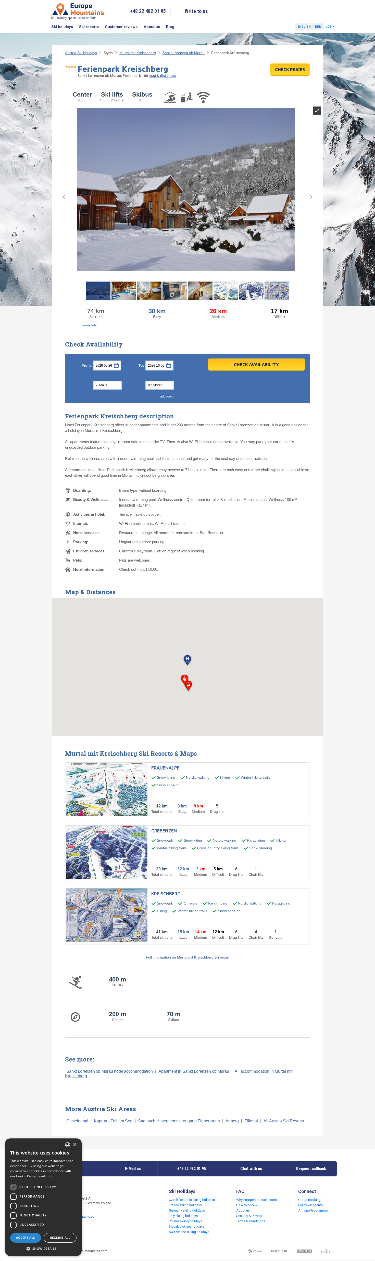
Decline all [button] (60, 1238)
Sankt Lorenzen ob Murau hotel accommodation (110, 1071)
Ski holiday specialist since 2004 (74, 18)
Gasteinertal (77, 1121)
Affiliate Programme (313, 1210)
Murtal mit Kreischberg (137, 53)
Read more (46, 1176)
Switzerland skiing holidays (189, 1232)
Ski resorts (89, 26)
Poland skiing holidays (185, 1221)
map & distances (162, 76)
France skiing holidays (185, 1205)
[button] (187, 660)
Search (43, 27)
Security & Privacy (249, 1216)
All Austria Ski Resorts (284, 1121)
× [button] (75, 1145)
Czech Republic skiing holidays (192, 1200)
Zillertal (251, 1121)
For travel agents (310, 1205)
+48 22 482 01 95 (148, 11)
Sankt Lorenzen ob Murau (183, 53)
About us (152, 26)
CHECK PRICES (290, 69)
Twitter (286, 26)
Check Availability (256, 364)
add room (166, 396)
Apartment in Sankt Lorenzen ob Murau (194, 1071)
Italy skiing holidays (183, 1216)
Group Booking (309, 1200)
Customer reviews (121, 26)
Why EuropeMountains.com (256, 1200)
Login (330, 27)
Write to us (196, 11)
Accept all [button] (25, 1238)
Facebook (279, 26)
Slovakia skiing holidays (186, 1226)
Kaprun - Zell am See (113, 1121)
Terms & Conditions (250, 1221)
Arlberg (232, 1121)
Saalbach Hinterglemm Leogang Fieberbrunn (179, 1121)
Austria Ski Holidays (81, 53)
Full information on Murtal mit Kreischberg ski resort (187, 957)
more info (89, 325)
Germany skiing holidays (187, 1210)
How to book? (246, 1205)
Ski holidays (62, 26)
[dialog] (43, 1197)
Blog (170, 26)
